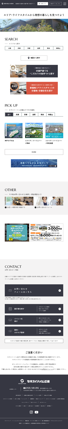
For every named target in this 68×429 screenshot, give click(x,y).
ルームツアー (25, 398)
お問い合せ (30, 406)
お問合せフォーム (47, 369)
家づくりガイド (34, 402)
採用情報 (49, 406)
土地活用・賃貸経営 (60, 398)
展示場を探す (18, 395)
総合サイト (55, 3)
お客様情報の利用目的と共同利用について (40, 423)
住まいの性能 (17, 398)
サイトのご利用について (35, 420)
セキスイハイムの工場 (50, 398)
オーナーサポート (25, 402)
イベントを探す (38, 395)
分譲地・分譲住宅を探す (28, 395)
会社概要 (37, 406)
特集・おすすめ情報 (48, 395)
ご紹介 (24, 406)
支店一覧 (42, 406)
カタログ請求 (18, 406)
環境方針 (27, 420)
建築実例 (32, 398)
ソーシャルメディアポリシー (18, 420)
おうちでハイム (43, 402)
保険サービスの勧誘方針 (24, 423)
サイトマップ (8, 420)
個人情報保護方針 (46, 420)
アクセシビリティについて (56, 420)
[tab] (17, 114)
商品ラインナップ (39, 398)
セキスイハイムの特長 (7, 398)
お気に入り (43, 3)
